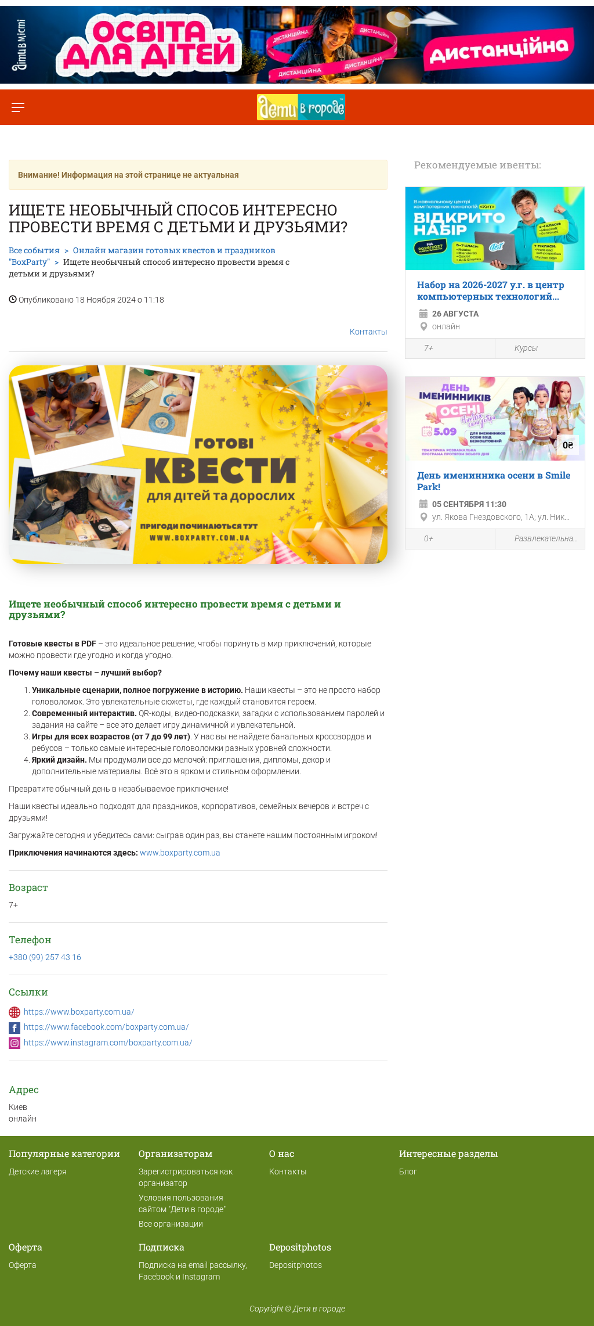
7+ (428, 348)
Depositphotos (295, 1265)
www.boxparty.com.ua (180, 852)
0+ (428, 538)
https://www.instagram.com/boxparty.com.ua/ (108, 1042)
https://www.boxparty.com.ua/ (79, 1011)
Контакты (368, 331)
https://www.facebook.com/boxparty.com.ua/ (106, 1027)
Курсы (526, 348)
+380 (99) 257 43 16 (45, 957)
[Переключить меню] (17, 107)
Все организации (171, 1223)
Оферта (23, 1265)
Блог (408, 1171)
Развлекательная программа (547, 538)
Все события (34, 250)
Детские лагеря (38, 1171)
